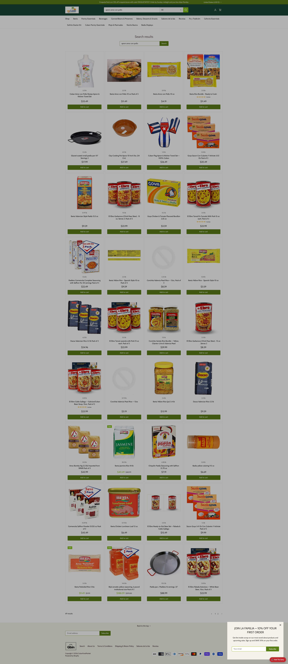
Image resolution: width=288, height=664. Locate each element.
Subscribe (272, 649)
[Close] (280, 625)
